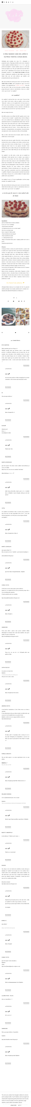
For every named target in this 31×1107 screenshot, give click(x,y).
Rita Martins (5, 345)
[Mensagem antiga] (28, 332)
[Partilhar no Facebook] (8, 301)
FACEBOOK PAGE (10, 803)
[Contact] (12, 2)
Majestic (11, 473)
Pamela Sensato (6, 754)
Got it (19, 1105)
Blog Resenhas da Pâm (6, 764)
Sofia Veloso (6, 667)
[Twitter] (8, 2)
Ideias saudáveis (9, 51)
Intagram (16, 674)
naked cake (23, 51)
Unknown (4, 627)
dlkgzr (4, 425)
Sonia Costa (5, 585)
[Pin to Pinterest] (13, 301)
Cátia (3, 508)
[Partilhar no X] (18, 301)
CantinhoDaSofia (5, 674)
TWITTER (23, 803)
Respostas (9, 368)
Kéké (6, 374)
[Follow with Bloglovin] (10, 2)
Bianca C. (4, 920)
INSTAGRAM (17, 803)
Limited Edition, (22, 65)
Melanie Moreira (6, 794)
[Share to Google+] (24, 301)
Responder (26, 365)
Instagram (13, 928)
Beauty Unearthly (7, 832)
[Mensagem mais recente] (2, 332)
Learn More (13, 1105)
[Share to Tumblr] (21, 301)
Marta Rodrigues (7, 462)
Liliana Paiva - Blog (7, 996)
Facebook (11, 674)
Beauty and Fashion (6, 928)
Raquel (4, 865)
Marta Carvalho (6, 546)
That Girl (4, 803)
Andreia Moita (6, 706)
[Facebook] (4, 2)
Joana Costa (5, 957)
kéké (17, 51)
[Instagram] (6, 2)
